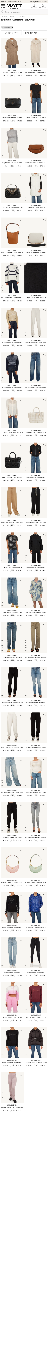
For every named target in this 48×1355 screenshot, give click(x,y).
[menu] (3, 6)
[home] (14, 6)
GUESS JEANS (6, 27)
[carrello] (42, 6)
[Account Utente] (34, 6)
